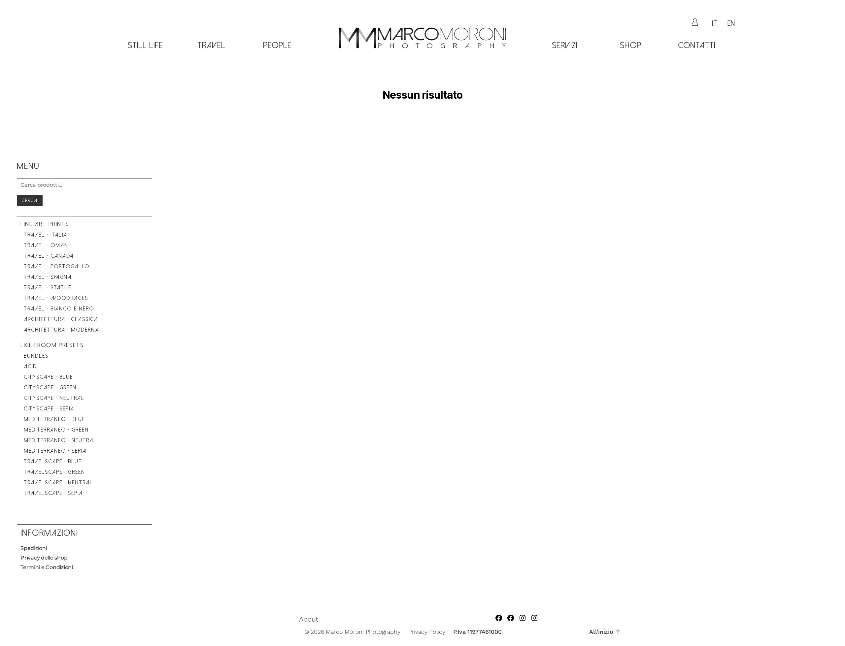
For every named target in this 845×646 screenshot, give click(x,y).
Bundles (36, 356)
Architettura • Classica (61, 319)
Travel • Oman (46, 245)
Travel (211, 45)
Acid (30, 366)
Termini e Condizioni (46, 567)
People (277, 45)
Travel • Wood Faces (56, 298)
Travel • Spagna (48, 277)
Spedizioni (33, 548)
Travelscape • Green (54, 472)
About (308, 619)
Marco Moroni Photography (363, 631)
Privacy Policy (426, 631)
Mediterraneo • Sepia (55, 451)
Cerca (30, 200)
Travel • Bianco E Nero (59, 308)
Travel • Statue (47, 287)
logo (422, 62)
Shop (630, 45)
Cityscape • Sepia (49, 408)
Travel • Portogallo (56, 266)
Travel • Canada (49, 256)
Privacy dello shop (43, 558)
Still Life (145, 45)
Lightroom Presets (52, 345)
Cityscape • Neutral (54, 398)
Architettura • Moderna (61, 330)
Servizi (564, 45)
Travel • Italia (45, 235)
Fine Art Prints (44, 224)
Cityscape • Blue (48, 377)
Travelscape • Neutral (58, 482)
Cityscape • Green (50, 387)
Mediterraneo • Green (56, 430)
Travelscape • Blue (53, 461)
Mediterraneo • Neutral (60, 440)
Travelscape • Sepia (53, 493)
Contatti (696, 45)
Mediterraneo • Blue (54, 419)
